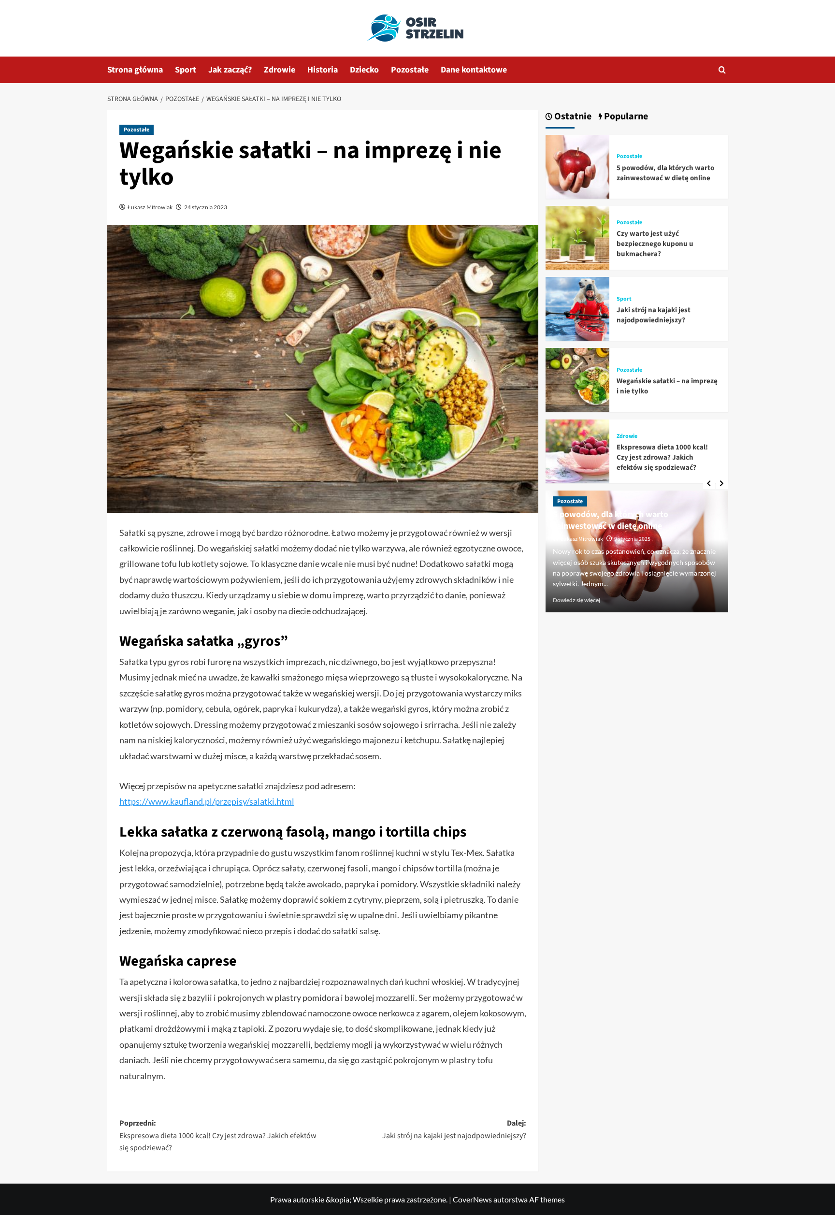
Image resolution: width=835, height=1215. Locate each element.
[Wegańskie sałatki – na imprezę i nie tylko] (577, 379)
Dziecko (364, 70)
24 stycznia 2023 (205, 207)
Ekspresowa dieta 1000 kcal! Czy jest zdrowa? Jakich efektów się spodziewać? (662, 457)
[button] (722, 69)
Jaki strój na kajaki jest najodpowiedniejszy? (654, 315)
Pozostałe (410, 70)
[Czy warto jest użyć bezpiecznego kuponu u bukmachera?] (577, 236)
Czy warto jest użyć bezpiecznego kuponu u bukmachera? (655, 244)
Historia (322, 70)
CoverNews (472, 1199)
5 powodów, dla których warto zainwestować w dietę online (665, 173)
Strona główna (135, 70)
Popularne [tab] (625, 116)
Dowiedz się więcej (576, 600)
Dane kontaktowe (474, 70)
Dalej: (454, 1129)
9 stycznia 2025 (632, 539)
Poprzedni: (218, 1135)
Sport (185, 70)
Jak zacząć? (230, 70)
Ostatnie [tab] (571, 116)
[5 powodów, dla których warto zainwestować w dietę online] (577, 165)
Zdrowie (279, 70)
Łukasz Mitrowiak (150, 207)
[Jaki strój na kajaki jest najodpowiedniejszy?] (577, 307)
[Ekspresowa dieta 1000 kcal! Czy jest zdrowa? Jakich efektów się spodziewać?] (577, 450)
